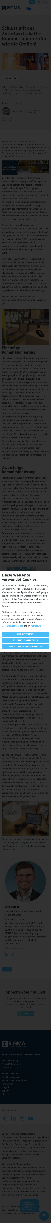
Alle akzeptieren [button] (25, 634)
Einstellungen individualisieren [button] (25, 646)
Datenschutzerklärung (12, 626)
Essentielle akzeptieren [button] (25, 640)
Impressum (35, 626)
